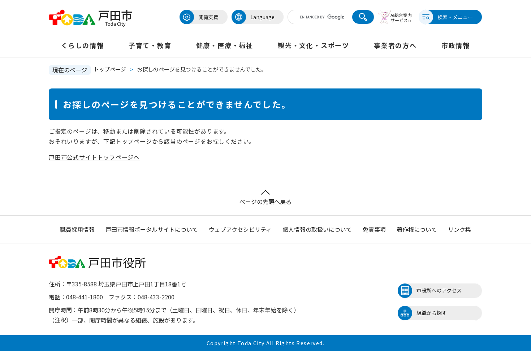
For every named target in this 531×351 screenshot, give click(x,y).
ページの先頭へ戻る (265, 201)
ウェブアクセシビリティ (240, 229)
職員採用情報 (77, 229)
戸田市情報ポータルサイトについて (151, 229)
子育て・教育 (150, 45)
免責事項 (374, 229)
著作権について (417, 229)
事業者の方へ (395, 45)
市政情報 (455, 45)
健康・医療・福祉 (224, 45)
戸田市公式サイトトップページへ (94, 157)
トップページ (110, 69)
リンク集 (459, 229)
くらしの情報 (82, 45)
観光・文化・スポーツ (313, 45)
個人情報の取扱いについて (317, 229)
